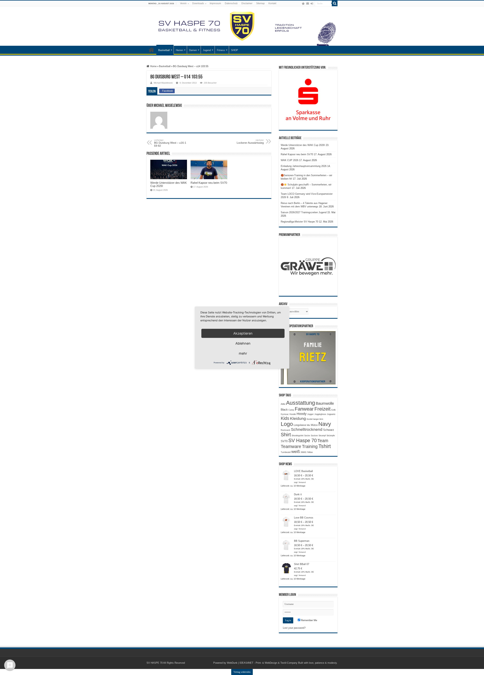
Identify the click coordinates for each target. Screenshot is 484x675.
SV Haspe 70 (302, 440)
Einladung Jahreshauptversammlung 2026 (304, 166)
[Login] (311, 3)
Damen (193, 50)
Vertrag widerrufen (242, 672)
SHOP (234, 50)
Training (310, 446)
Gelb (333, 410)
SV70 (284, 441)
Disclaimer (246, 3)
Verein (183, 3)
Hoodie (292, 414)
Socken (314, 435)
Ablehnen (243, 343)
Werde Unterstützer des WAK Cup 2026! (303, 145)
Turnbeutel (286, 452)
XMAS (303, 452)
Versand (302, 482)
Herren (179, 50)
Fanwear (304, 409)
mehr (243, 353)
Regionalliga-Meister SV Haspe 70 (299, 221)
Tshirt (324, 446)
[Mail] (307, 3)
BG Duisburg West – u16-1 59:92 (170, 143)
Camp (291, 410)
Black (284, 409)
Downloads (198, 3)
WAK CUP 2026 (289, 160)
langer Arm (318, 419)
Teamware (291, 446)
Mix (308, 425)
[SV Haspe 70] (242, 26)
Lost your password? (294, 627)
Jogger (310, 414)
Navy (324, 424)
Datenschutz (231, 3)
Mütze (314, 425)
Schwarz (328, 429)
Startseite (151, 50)
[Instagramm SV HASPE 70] (303, 3)
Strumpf (322, 435)
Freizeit (322, 409)
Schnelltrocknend (306, 429)
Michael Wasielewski (163, 83)
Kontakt (272, 3)
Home (153, 66)
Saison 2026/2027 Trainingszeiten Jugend (304, 212)
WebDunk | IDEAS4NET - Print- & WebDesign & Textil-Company (262, 662)
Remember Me (308, 620)
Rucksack (285, 430)
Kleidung (298, 418)
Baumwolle (325, 403)
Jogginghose (320, 414)
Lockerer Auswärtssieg (250, 141)
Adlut (283, 404)
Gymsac (285, 414)
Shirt (286, 434)
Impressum (215, 3)
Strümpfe (331, 435)
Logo (287, 424)
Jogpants (331, 414)
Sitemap (260, 3)
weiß (295, 451)
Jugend (207, 50)
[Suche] (334, 3)
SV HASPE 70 (155, 662)
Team (322, 440)
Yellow (310, 452)
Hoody (301, 414)
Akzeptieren (243, 333)
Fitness (221, 50)
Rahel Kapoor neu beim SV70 (209, 182)
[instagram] (299, 3)
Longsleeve (300, 425)
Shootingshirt (297, 435)
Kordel (310, 419)
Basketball (164, 50)
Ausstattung (300, 403)
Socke (307, 435)
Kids (285, 418)
